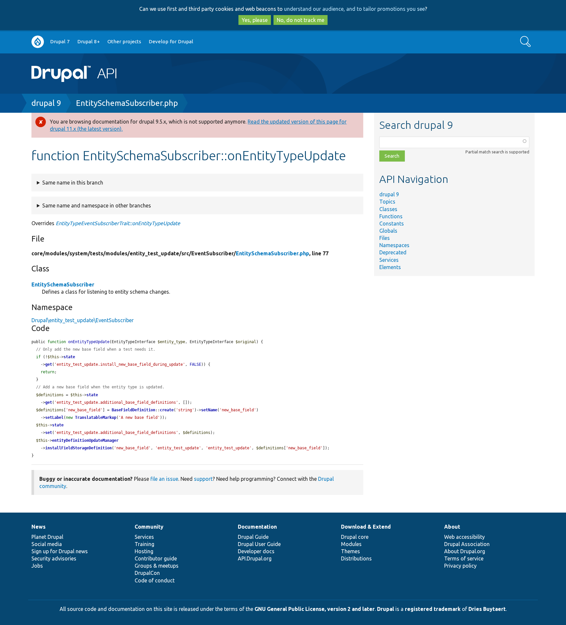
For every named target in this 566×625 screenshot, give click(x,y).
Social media (46, 544)
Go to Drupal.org (37, 42)
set (48, 432)
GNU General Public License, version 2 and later (315, 609)
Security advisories (53, 558)
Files (384, 238)
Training (144, 544)
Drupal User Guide (259, 544)
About (452, 527)
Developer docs (256, 551)
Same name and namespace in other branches (96, 205)
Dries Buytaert (487, 609)
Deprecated (392, 252)
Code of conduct (155, 580)
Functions (391, 216)
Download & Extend (366, 527)
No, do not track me (300, 20)
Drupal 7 (60, 41)
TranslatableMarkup (95, 417)
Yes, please (255, 20)
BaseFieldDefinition (133, 410)
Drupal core (354, 537)
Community (149, 527)
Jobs (37, 566)
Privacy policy (460, 566)
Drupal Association (467, 544)
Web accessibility (464, 537)
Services (389, 260)
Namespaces (394, 245)
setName (209, 410)
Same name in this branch (72, 183)
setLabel (54, 417)
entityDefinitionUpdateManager (85, 440)
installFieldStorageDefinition (78, 448)
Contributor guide (156, 558)
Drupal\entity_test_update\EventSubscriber (82, 320)
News (38, 527)
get (48, 364)
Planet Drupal (47, 537)
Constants (391, 223)
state (69, 357)
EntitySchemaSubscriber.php (127, 103)
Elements (390, 267)
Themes (350, 551)
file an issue (164, 479)
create (167, 410)
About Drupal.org (464, 551)
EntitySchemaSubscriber (62, 284)
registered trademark (433, 609)
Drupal (385, 609)
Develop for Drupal (171, 41)
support (203, 479)
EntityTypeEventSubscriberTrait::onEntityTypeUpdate (118, 223)
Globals (388, 231)
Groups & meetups (157, 566)
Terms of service (463, 558)
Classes (388, 209)
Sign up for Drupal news (59, 551)
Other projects (124, 41)
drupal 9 (46, 103)
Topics (387, 202)
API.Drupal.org (255, 558)
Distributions (356, 558)
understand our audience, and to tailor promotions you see (354, 9)
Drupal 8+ (88, 41)
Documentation (257, 527)
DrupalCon (147, 573)
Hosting (144, 551)
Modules (351, 544)
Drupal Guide (253, 537)
